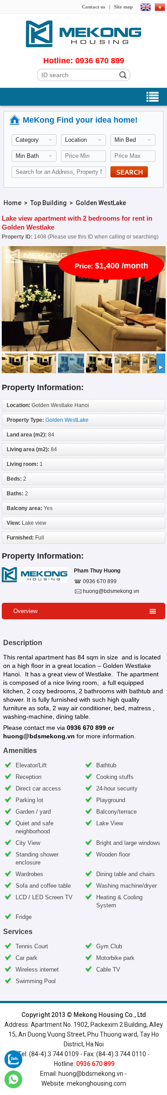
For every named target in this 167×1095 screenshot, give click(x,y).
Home (12, 202)
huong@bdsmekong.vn (111, 591)
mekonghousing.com (96, 1083)
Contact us (93, 6)
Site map (123, 6)
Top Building (48, 202)
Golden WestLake (101, 202)
